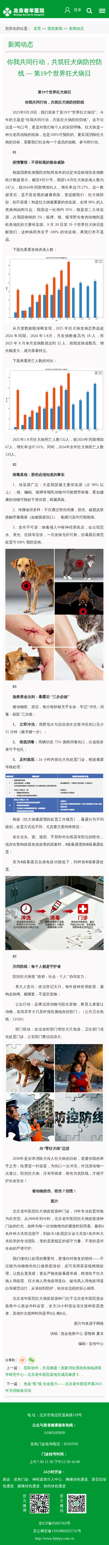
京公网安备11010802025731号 (57, 1531)
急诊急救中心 (72, 1334)
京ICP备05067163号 (54, 1523)
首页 (37, 29)
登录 (77, 10)
